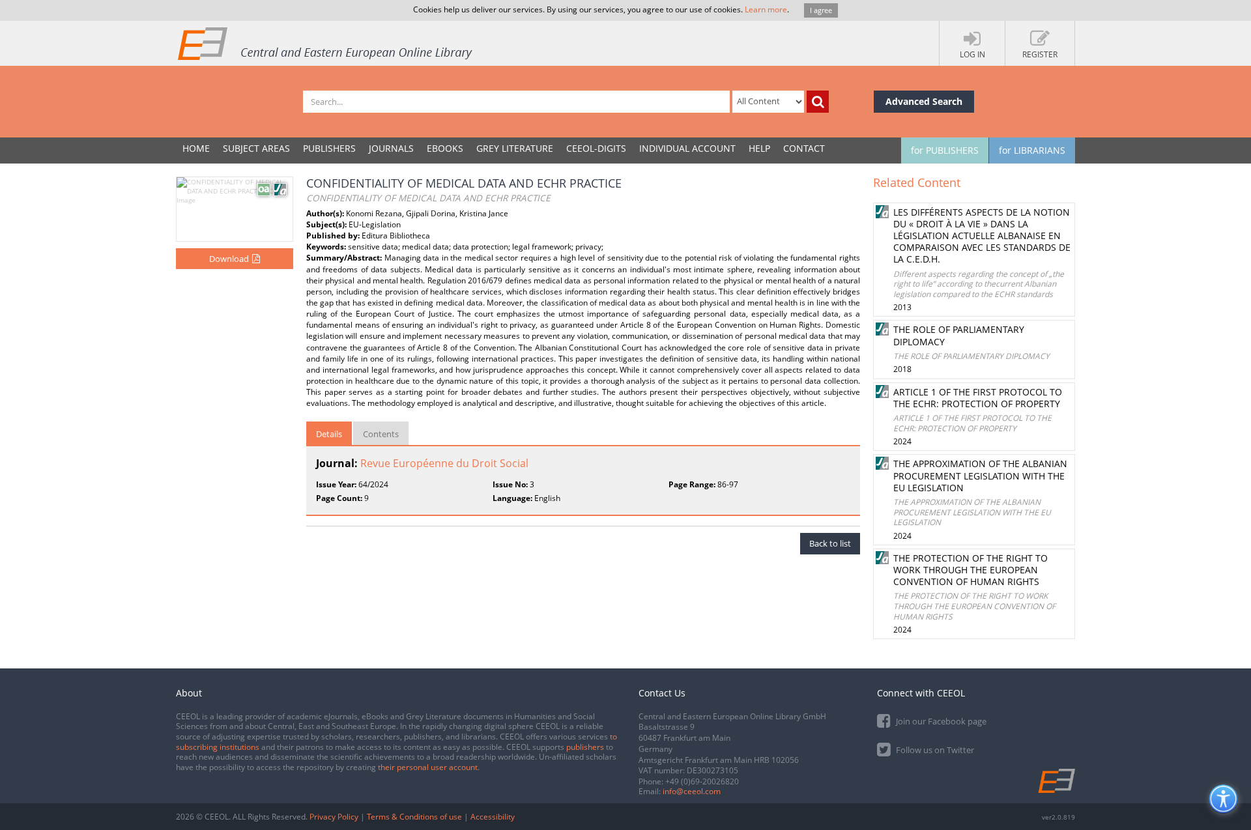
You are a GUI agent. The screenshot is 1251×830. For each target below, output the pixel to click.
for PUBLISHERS (945, 150)
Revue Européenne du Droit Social (444, 463)
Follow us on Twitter (934, 750)
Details (329, 434)
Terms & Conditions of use (414, 816)
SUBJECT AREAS (256, 148)
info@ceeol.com (692, 791)
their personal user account (428, 767)
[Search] (818, 102)
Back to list (830, 543)
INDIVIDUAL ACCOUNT (687, 148)
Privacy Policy (333, 816)
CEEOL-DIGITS (596, 148)
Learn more (766, 9)
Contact (804, 148)
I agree (821, 10)
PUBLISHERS (329, 148)
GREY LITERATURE (514, 148)
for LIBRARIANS (1032, 150)
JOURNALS (391, 148)
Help (759, 148)
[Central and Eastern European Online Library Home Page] (326, 43)
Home (196, 148)
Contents (381, 434)
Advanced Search (923, 101)
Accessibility (492, 816)
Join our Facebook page (940, 721)
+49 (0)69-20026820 (702, 781)
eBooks (445, 148)
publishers (585, 746)
